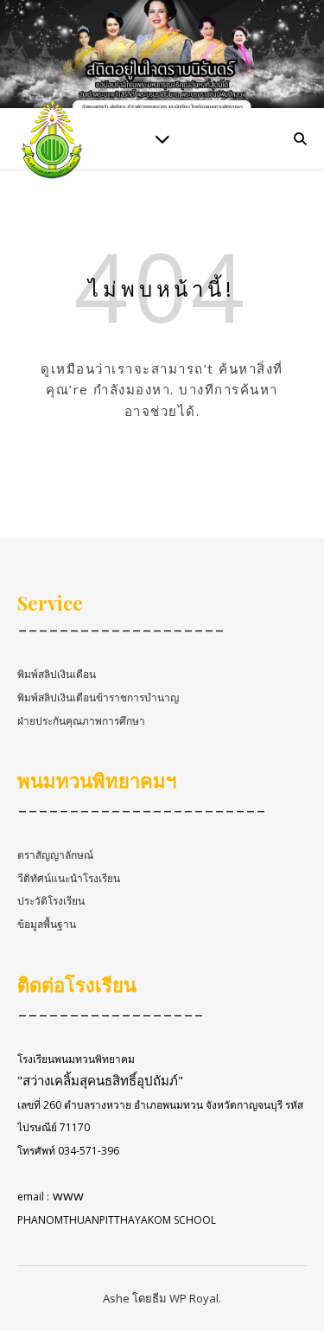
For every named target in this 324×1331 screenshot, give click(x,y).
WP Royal (194, 1298)
